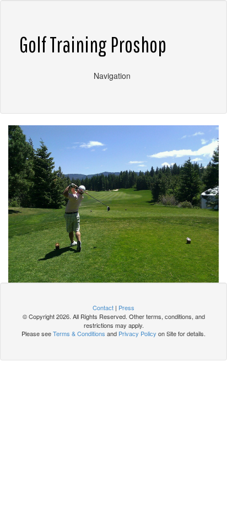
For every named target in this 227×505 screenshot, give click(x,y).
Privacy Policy (137, 333)
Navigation (112, 75)
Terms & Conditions (79, 333)
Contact (103, 307)
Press (126, 307)
